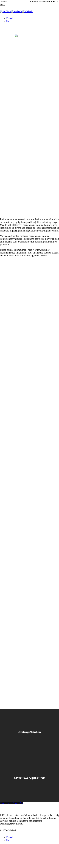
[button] (12, 701)
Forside (10, 837)
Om (8, 840)
